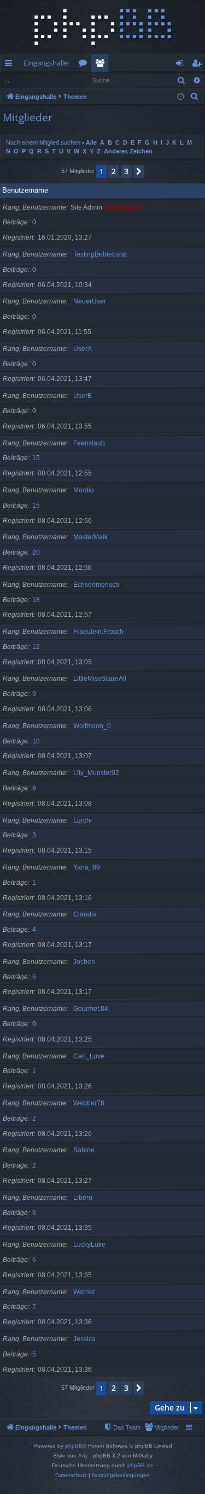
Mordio (83, 490)
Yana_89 (86, 867)
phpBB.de (140, 1465)
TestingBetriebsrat (100, 254)
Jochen (84, 962)
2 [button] (114, 171)
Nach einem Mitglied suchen (43, 142)
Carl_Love (88, 1056)
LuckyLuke (89, 1244)
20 (36, 552)
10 (36, 741)
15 (36, 458)
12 (36, 647)
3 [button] (126, 171)
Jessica (84, 1339)
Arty (83, 1456)
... (6, 80)
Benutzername (25, 190)
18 (36, 600)
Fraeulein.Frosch (98, 631)
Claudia (85, 914)
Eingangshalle (46, 63)
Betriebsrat (122, 207)
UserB (82, 396)
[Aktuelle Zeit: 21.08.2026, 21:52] (180, 97)
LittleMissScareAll (99, 678)
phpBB (74, 1446)
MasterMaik (90, 537)
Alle (91, 142)
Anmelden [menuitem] (181, 65)
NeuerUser (89, 301)
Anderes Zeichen (128, 151)
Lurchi (82, 820)
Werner (84, 1292)
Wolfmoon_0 (92, 726)
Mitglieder (102, 65)
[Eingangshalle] (102, 27)
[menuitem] (195, 97)
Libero (82, 1197)
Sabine (84, 1150)
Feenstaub (89, 443)
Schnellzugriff (10, 65)
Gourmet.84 (90, 1009)
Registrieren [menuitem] (198, 65)
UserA (82, 349)
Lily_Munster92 (96, 773)
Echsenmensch (96, 584)
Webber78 (88, 1103)
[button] (138, 171)
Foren (85, 65)
